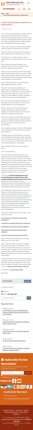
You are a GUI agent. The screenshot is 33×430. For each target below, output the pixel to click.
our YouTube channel (16, 269)
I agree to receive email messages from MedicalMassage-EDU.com (13, 376)
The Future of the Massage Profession (14, 340)
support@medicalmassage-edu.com (18, 266)
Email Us (6, 291)
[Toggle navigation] (28, 3)
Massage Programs (9, 410)
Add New (27, 281)
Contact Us (16, 414)
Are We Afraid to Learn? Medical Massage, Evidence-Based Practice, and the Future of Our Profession (16, 312)
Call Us (10, 294)
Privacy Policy (23, 412)
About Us (26, 410)
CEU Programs (9, 9)
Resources (19, 410)
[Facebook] (14, 380)
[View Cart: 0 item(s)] (24, 9)
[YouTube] (19, 380)
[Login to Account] (29, 9)
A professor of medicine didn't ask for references (15, 223)
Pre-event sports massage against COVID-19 (14, 235)
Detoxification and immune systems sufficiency (15, 226)
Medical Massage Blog (11, 412)
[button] (19, 9)
